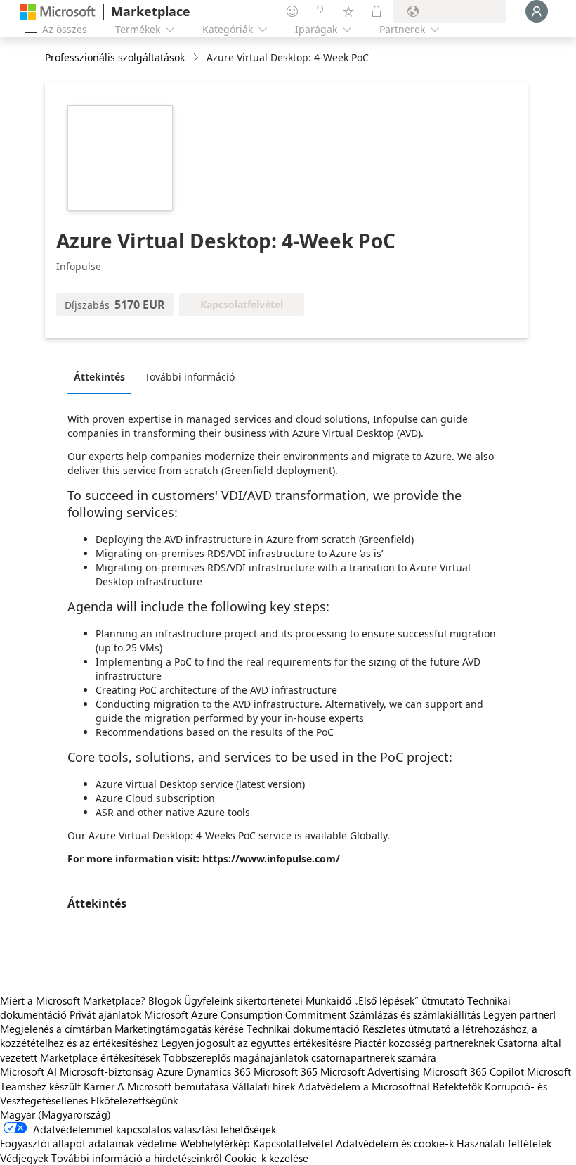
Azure (170, 1071)
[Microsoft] (58, 12)
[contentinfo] (197, 58)
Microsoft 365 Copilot (473, 1071)
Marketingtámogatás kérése (179, 1028)
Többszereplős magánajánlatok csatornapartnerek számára (299, 1057)
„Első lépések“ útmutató (409, 1000)
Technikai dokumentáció (303, 1028)
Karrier (99, 1086)
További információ (190, 376)
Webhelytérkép (215, 1143)
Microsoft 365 (286, 1071)
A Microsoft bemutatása (173, 1086)
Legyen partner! (519, 1014)
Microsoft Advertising (370, 1071)
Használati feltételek (504, 1143)
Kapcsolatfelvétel (293, 1143)
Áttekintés (99, 376)
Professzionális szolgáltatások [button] (115, 57)
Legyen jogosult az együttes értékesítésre (256, 1043)
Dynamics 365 (218, 1071)
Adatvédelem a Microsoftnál (364, 1086)
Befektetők (457, 1086)
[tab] (102, 376)
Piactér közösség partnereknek (424, 1043)
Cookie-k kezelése (266, 1158)
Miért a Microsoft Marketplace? (72, 1000)
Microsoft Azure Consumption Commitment (246, 1014)
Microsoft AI (28, 1071)
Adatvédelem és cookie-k (395, 1143)
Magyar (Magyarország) (55, 1114)
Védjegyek (24, 1158)
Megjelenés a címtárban (56, 1028)
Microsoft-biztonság (107, 1071)
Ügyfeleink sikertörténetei (243, 1000)
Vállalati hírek (263, 1086)
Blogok (164, 1000)
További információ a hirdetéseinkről (136, 1158)
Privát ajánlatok (105, 1014)
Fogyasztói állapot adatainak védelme (88, 1143)
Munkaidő (328, 1000)
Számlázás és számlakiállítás (414, 1014)
